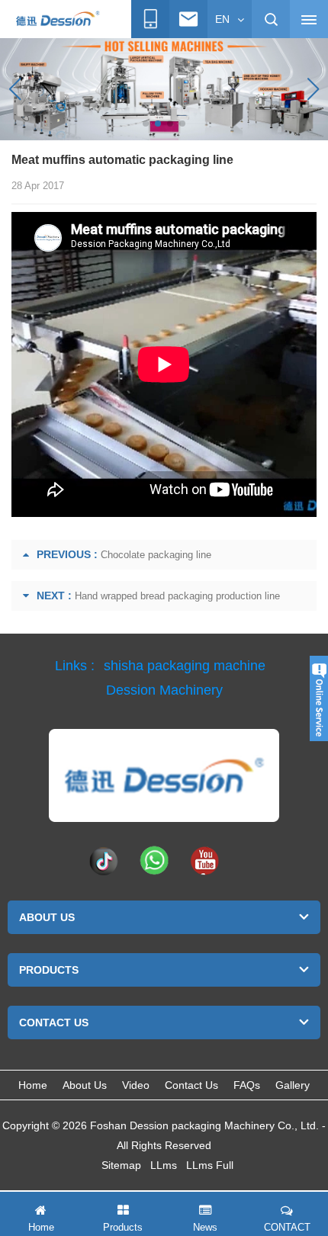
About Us (85, 1085)
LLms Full (209, 1165)
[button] (146, 123)
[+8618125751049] (150, 19)
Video (136, 1085)
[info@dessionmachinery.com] (188, 19)
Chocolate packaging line (156, 554)
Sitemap (121, 1165)
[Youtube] (204, 860)
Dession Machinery (164, 690)
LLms (163, 1165)
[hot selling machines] (164, 88)
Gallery (292, 1085)
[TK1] (103, 860)
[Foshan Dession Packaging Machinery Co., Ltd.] (57, 20)
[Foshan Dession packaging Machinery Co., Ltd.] (164, 775)
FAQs (246, 1085)
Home (32, 1085)
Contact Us (191, 1085)
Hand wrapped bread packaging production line (177, 596)
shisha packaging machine (184, 665)
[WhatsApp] (154, 860)
